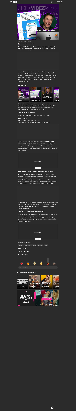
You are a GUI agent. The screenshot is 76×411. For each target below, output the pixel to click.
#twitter (34, 245)
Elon (33, 72)
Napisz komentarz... (23, 267)
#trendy (21, 245)
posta (40, 161)
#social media (27, 245)
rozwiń (37, 168)
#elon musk (40, 245)
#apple (45, 245)
